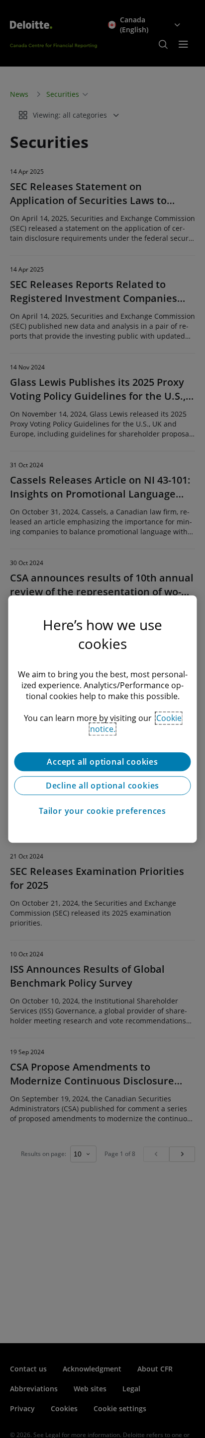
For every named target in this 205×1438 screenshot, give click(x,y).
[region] (102, 719)
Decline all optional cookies (102, 785)
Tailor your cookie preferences (102, 810)
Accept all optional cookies (102, 761)
